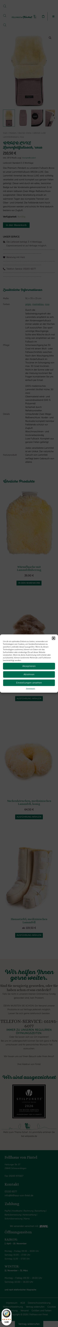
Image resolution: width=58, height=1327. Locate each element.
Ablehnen (29, 674)
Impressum (30, 688)
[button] (53, 638)
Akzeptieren (29, 666)
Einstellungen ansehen (29, 682)
